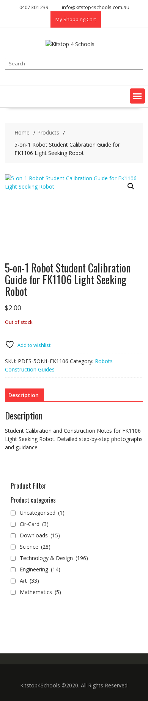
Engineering (40, 569)
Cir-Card (34, 524)
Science (35, 546)
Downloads (40, 535)
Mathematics (40, 592)
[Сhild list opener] (65, 535)
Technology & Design (54, 558)
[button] (137, 96)
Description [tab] (23, 395)
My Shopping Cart (75, 19)
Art (29, 580)
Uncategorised (42, 512)
